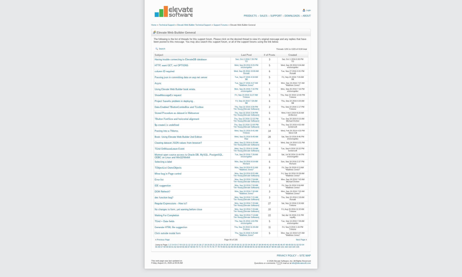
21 (214, 245)
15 (197, 245)
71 (200, 247)
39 (262, 245)
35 (251, 245)
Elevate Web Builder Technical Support (194, 25)
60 (170, 247)
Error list (159, 179)
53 (300, 245)
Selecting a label (163, 161)
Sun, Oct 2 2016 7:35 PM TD (246, 60)
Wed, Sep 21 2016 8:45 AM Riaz (246, 138)
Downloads (292, 15)
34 (249, 245)
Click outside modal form (168, 233)
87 (243, 247)
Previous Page (163, 240)
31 (241, 245)
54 (303, 245)
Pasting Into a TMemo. (167, 131)
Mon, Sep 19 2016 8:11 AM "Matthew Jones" (246, 168)
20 (211, 245)
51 (295, 245)
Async (158, 83)
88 (246, 247)
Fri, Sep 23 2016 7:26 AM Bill (246, 102)
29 (235, 245)
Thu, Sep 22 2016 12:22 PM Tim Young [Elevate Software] (246, 120)
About (307, 15)
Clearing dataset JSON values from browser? (178, 142)
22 (216, 245)
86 (240, 247)
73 (205, 247)
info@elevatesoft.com (301, 263)
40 (265, 245)
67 (189, 247)
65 (183, 247)
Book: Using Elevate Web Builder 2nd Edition (178, 137)
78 (218, 247)
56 (159, 247)
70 (197, 247)
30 (238, 245)
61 (172, 247)
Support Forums (220, 25)
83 (232, 247)
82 (229, 247)
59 (167, 247)
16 (200, 245)
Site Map (305, 255)
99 (275, 247)
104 (293, 247)
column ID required (164, 71)
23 (219, 245)
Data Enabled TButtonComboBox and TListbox (179, 107)
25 (224, 245)
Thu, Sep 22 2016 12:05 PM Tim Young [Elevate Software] (246, 126)
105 (297, 247)
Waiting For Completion (167, 215)
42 (270, 245)
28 (233, 245)
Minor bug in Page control (168, 173)
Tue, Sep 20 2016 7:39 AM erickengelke (246, 155)
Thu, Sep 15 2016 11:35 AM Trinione (246, 228)
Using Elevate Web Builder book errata (175, 89)
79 (221, 247)
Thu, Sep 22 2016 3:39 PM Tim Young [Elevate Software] (246, 108)
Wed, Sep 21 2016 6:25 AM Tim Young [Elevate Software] (246, 143)
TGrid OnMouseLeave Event (169, 148)
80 (224, 247)
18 (205, 245)
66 (186, 247)
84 (235, 247)
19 (208, 245)
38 (260, 245)
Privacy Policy (287, 255)
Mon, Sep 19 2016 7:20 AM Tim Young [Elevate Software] (246, 204)
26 (227, 245)
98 (273, 247)
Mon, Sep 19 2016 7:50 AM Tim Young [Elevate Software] (246, 186)
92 (256, 247)
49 (289, 245)
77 (216, 247)
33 (246, 245)
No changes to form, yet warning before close (178, 209)
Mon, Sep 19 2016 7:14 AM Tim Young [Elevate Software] (246, 216)
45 (279, 245)
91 (254, 247)
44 (276, 245)
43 (273, 245)
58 (164, 247)
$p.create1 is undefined (167, 125)
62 (175, 247)
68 (191, 247)
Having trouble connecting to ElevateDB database (181, 59)
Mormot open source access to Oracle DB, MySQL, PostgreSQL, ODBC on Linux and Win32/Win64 (189, 156)
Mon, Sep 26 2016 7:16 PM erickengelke (246, 90)
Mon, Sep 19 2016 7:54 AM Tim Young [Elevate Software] (246, 180)
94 (262, 247)
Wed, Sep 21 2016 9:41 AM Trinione (246, 132)
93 (259, 247)
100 (278, 247)
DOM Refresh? (162, 191)
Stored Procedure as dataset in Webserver (177, 113)
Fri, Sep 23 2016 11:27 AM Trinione (246, 96)
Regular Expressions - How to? (171, 203)
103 (290, 247)
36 (254, 245)
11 (187, 245)
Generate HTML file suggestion (171, 227)
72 (202, 247)
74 (208, 247)
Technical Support (167, 25)
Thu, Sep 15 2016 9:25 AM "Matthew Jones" (246, 234)
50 (292, 245)
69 (194, 247)
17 (203, 245)
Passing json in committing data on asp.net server (181, 77)
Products (250, 15)
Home (153, 25)
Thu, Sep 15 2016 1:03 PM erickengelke (246, 222)
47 (284, 245)
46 (281, 245)
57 (162, 247)
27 (230, 245)
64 (181, 247)
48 (287, 245)
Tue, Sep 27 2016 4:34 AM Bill (246, 78)
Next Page (300, 240)
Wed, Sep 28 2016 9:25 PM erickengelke (246, 66)
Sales (263, 15)
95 (264, 247)
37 (257, 245)
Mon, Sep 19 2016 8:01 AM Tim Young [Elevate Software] (246, 174)
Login (308, 10)
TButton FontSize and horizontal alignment (177, 119)
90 (251, 247)
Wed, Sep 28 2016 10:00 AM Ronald (246, 72)
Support (276, 15)
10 (184, 245)
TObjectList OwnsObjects (168, 167)
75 (210, 247)
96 (267, 247)
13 (192, 245)
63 (178, 247)
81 (227, 247)
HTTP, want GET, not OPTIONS (171, 65)
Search (162, 49)
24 (222, 245)
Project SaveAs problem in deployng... (175, 101)
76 (213, 247)
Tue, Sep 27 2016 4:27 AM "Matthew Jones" (246, 84)
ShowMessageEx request (168, 95)
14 (195, 245)
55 (156, 247)
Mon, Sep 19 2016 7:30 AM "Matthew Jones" (246, 192)
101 (282, 247)
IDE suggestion (163, 185)
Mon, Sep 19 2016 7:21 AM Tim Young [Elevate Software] (246, 198)
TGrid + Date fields (165, 221)
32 (243, 245)
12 (189, 245)
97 (270, 247)
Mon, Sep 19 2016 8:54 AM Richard (246, 162)
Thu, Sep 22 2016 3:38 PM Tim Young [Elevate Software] (246, 114)
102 (286, 247)
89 (248, 247)
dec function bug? (164, 197)
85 (237, 247)
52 (298, 245)
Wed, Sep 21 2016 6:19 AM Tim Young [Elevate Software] (246, 149)
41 (268, 245)
